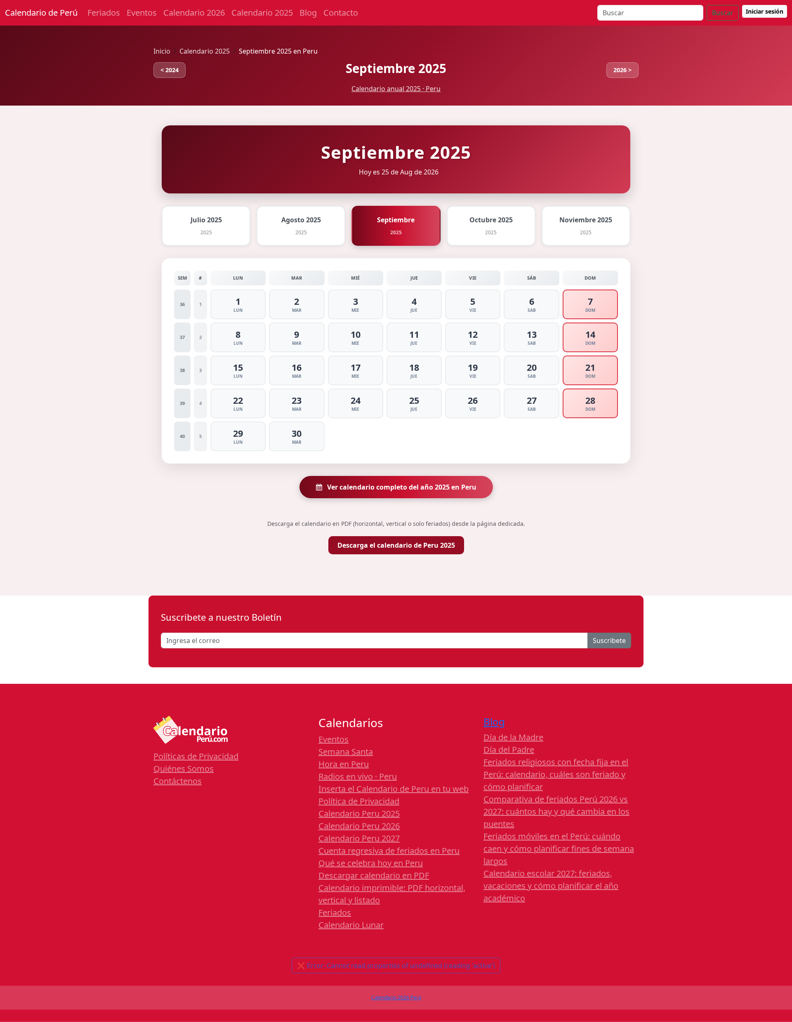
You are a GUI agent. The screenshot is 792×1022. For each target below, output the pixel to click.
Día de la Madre (513, 737)
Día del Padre (508, 749)
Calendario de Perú (41, 12)
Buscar (722, 12)
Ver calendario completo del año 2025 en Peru (400, 487)
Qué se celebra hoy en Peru (370, 863)
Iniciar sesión (764, 11)
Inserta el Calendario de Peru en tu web (393, 788)
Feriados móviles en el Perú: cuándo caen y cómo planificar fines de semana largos (558, 849)
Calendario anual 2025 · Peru (396, 88)
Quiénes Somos (183, 768)
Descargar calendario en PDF (373, 875)
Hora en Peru (343, 764)
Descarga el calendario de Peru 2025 (396, 545)
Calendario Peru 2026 (359, 825)
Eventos (142, 12)
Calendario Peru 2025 (359, 813)
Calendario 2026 (194, 12)
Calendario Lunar (351, 924)
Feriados (103, 12)
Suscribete (609, 640)
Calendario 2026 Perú (396, 997)
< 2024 (169, 70)
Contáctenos (177, 781)
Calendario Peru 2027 (359, 838)
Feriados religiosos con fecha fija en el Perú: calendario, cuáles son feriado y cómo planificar (555, 774)
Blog (308, 12)
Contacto (340, 12)
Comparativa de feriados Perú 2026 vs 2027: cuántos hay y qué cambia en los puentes (556, 811)
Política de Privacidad (358, 801)
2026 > (622, 70)
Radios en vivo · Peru (357, 776)
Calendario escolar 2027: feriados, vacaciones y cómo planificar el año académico (550, 886)
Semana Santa (345, 751)
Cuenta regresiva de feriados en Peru (389, 850)
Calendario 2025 (262, 12)
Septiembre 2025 (396, 68)
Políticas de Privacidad (195, 756)
